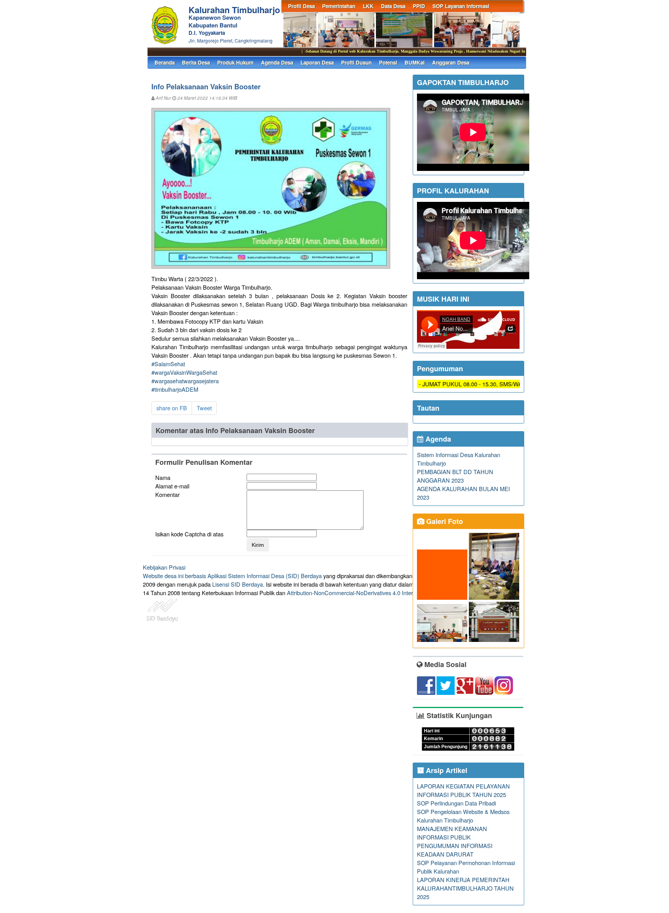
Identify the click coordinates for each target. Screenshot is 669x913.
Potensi (388, 62)
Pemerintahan (338, 6)
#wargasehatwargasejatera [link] (185, 381)
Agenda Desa (277, 62)
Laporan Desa (317, 62)
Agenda (437, 439)
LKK (368, 6)
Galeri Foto (443, 521)
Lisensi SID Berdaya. (238, 584)
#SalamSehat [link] (168, 364)
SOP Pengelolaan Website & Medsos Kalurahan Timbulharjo (463, 815)
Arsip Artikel (445, 770)
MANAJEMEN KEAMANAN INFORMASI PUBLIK (452, 832)
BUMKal (415, 62)
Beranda (164, 62)
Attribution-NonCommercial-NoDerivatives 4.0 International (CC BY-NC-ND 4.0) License (396, 593)
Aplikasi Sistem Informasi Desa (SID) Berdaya (265, 576)
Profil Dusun (356, 62)
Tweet (204, 408)
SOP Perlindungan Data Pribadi (456, 803)
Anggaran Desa (450, 62)
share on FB (171, 408)
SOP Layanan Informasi (460, 6)
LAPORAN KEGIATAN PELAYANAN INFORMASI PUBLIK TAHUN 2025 (463, 790)
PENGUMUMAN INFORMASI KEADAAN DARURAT (454, 849)
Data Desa (393, 6)
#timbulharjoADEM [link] (174, 389)
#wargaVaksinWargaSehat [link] (184, 372)
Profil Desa (301, 6)
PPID (419, 6)
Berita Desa (196, 62)
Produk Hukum (235, 62)
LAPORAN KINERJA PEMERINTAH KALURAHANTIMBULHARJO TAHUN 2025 (465, 888)
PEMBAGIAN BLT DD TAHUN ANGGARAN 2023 (455, 476)
